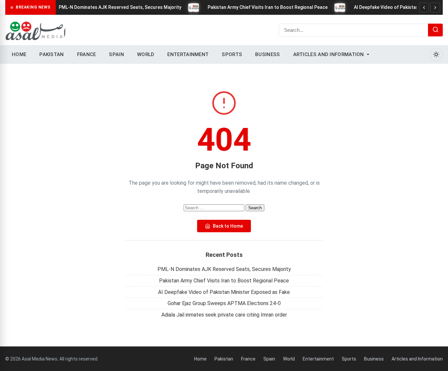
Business (267, 54)
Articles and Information (328, 54)
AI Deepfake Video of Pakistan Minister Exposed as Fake (224, 292)
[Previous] (424, 7)
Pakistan (51, 54)
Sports (232, 54)
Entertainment (188, 54)
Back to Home (228, 226)
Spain (116, 54)
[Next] (435, 7)
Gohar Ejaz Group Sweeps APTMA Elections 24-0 (224, 303)
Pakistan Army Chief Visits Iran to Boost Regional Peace (268, 7)
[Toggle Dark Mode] (436, 54)
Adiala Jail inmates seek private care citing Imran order (224, 315)
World (145, 54)
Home (19, 54)
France (86, 54)
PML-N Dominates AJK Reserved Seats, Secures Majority (120, 7)
